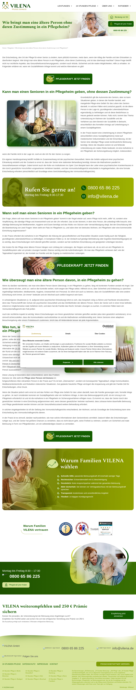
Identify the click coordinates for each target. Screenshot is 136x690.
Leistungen (64, 6)
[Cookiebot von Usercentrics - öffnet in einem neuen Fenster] (104, 326)
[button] (119, 17)
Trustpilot (95, 529)
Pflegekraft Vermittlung (16, 367)
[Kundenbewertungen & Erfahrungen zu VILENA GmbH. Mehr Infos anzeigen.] (105, 529)
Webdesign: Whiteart (127, 687)
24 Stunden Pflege (86, 6)
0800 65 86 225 (73, 648)
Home (4, 48)
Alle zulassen (98, 362)
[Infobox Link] (106, 188)
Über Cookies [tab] (100, 334)
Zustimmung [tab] (36, 334)
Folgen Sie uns (30, 656)
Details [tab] (68, 334)
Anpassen (66, 362)
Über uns (107, 6)
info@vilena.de (123, 648)
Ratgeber (123, 6)
